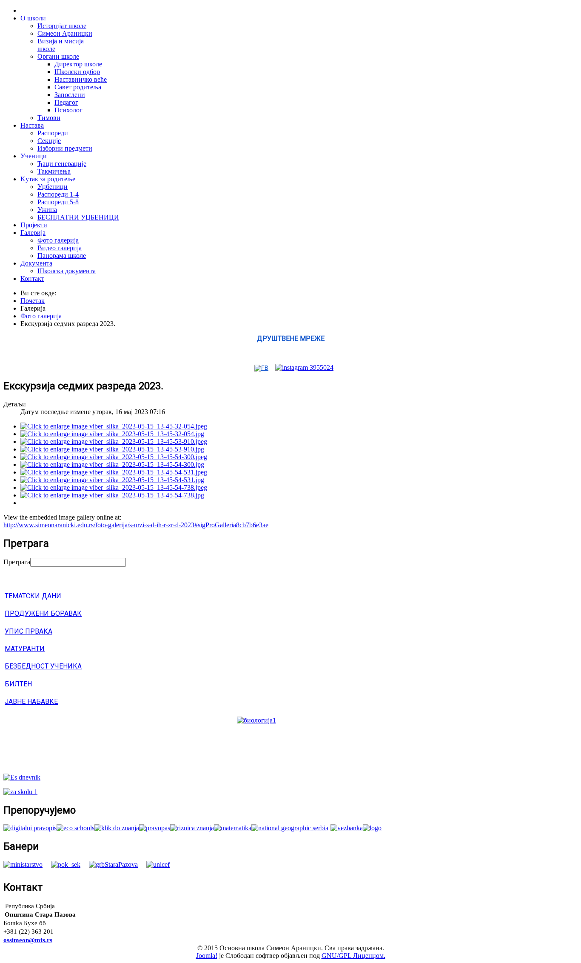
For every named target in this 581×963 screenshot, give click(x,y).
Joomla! (206, 955)
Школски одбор (77, 71)
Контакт (32, 278)
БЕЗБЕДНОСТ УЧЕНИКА (43, 666)
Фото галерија (58, 240)
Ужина (47, 209)
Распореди (52, 133)
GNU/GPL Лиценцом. (353, 955)
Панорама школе (61, 255)
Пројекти (33, 225)
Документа (36, 263)
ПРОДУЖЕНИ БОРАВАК (43, 613)
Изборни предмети (64, 148)
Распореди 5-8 (58, 202)
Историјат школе (61, 25)
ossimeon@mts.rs (27, 940)
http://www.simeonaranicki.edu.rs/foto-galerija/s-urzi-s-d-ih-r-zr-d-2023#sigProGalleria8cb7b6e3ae (135, 525)
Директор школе (78, 64)
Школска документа (66, 270)
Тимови (48, 117)
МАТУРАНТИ (25, 649)
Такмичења (54, 171)
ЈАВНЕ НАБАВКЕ (31, 701)
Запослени (69, 94)
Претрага (16, 562)
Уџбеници (52, 186)
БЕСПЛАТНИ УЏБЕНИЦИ (78, 217)
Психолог (68, 110)
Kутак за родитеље (47, 179)
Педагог (66, 102)
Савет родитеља (77, 87)
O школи (33, 18)
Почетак (32, 300)
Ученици (33, 156)
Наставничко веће (80, 79)
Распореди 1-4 (58, 194)
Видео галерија (59, 247)
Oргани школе (58, 56)
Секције (49, 140)
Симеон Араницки (64, 33)
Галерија (33, 232)
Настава (32, 125)
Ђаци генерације (61, 163)
